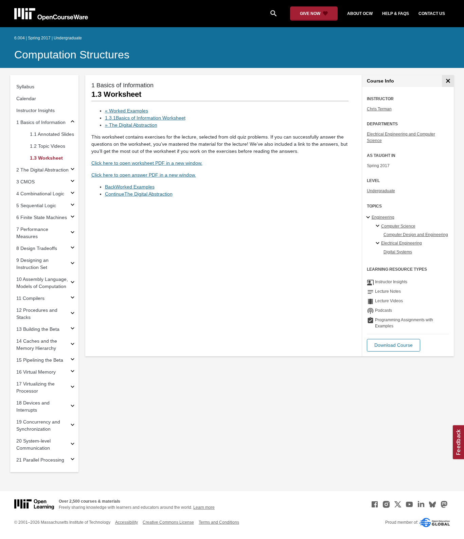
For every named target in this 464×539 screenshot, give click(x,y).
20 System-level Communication (33, 444)
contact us (431, 13)
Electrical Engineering (401, 243)
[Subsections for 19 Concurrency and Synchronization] (72, 425)
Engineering (383, 217)
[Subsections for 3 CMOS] (72, 181)
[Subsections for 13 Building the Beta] (72, 329)
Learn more (204, 507)
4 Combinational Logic (40, 193)
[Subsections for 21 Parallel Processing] (72, 460)
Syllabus (25, 86)
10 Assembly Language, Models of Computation (42, 282)
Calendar (26, 98)
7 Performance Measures (32, 233)
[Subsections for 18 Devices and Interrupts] (72, 406)
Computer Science (398, 226)
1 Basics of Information (41, 122)
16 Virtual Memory (36, 372)
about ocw (360, 13)
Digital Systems (397, 252)
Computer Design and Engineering (415, 234)
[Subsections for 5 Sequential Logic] (72, 205)
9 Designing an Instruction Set (32, 263)
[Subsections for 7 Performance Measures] (72, 233)
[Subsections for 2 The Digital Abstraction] (72, 170)
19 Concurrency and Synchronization (38, 425)
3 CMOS (25, 181)
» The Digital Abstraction (131, 125)
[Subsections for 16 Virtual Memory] (72, 372)
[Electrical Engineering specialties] (378, 243)
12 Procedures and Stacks (36, 313)
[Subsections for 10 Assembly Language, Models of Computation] (72, 283)
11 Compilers (30, 298)
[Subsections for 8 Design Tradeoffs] (72, 248)
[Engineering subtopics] (369, 217)
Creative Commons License (168, 522)
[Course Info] (448, 81)
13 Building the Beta (37, 329)
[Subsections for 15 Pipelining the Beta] (72, 360)
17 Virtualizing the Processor (35, 387)
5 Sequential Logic (36, 205)
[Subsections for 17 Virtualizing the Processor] (72, 387)
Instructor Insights (35, 110)
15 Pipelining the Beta (39, 360)
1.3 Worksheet (46, 158)
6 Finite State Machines (41, 217)
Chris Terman (379, 109)
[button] (393, 345)
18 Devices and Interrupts (33, 406)
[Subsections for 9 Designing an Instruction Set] (72, 264)
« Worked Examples (126, 110)
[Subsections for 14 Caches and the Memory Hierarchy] (72, 344)
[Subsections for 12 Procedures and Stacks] (72, 314)
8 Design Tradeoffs (36, 248)
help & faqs (395, 13)
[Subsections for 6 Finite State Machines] (72, 217)
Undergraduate (381, 190)
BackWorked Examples (130, 187)
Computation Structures (71, 55)
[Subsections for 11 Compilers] (72, 298)
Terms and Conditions (219, 522)
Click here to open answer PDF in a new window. (143, 175)
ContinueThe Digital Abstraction (139, 194)
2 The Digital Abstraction (42, 170)
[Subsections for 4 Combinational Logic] (72, 193)
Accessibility (126, 522)
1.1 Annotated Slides (52, 134)
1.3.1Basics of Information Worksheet (145, 118)
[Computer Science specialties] (378, 226)
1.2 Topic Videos (47, 146)
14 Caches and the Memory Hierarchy (36, 344)
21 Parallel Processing (40, 460)
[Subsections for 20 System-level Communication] (72, 444)
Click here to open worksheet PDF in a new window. (146, 163)
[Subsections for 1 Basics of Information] (72, 122)
